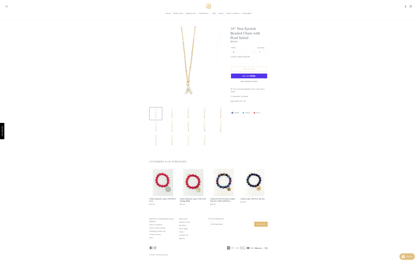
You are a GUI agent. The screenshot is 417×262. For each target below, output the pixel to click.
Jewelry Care (184, 222)
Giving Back (247, 13)
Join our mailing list (216, 219)
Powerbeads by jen (161, 255)
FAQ (151, 238)
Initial (233, 48)
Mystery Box (191, 13)
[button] (2, 131)
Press (181, 232)
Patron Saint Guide (157, 228)
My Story (182, 225)
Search (182, 238)
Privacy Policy (155, 234)
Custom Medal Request (240, 57)
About (221, 13)
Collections (203, 13)
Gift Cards (183, 219)
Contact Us (183, 235)
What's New (178, 13)
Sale (214, 13)
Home (167, 13)
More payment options (249, 81)
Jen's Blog (183, 229)
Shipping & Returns (157, 231)
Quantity (260, 48)
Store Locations (232, 13)
